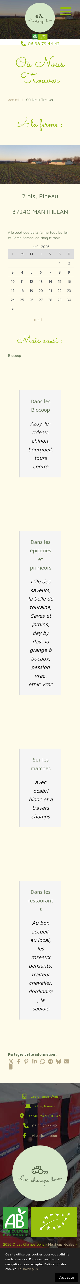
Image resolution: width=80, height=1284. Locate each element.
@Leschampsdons (44, 1135)
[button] (65, 10)
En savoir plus (28, 1269)
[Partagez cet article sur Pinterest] (26, 1061)
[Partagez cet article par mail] (66, 1061)
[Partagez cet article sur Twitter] (10, 1061)
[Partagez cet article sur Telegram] (50, 1061)
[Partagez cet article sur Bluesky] (58, 1061)
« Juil (38, 320)
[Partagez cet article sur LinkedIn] (34, 1061)
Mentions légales (61, 1244)
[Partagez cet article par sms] (10, 1066)
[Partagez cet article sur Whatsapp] (42, 1061)
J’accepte (66, 1277)
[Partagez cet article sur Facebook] (18, 1061)
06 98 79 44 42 (44, 1126)
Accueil (13, 100)
